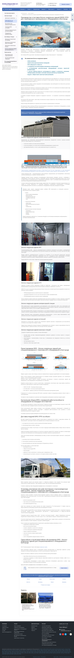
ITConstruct (43, 656)
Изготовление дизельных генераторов (19, 632)
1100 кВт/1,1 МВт (46, 651)
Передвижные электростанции (8, 34)
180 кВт (20, 650)
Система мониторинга (10, 13)
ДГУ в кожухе (44, 638)
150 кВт (13, 650)
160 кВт (17, 650)
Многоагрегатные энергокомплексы (9, 55)
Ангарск (64, 579)
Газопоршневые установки (8, 27)
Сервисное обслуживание (19, 627)
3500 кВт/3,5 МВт (20, 653)
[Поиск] (70, 9)
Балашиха (64, 582)
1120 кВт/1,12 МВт (53, 651)
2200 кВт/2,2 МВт (59, 652)
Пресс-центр (51, 9)
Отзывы (3, 630)
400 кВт (63, 650)
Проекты (59, 9)
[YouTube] (63, 634)
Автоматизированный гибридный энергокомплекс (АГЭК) (10, 58)
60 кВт (59, 649)
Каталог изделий (8, 9)
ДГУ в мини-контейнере (46, 636)
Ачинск (52, 582)
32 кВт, (50, 649)
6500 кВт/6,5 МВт (56, 653)
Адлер (40, 579)
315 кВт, (49, 650)
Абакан (28, 579)
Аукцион (43, 9)
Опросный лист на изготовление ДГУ (9, 21)
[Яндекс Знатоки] (71, 634)
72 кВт (65, 649)
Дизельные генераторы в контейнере (10, 40)
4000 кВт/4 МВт (27, 653)
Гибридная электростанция (47, 643)
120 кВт (7, 650)
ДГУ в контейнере (45, 633)
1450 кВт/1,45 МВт (15, 652)
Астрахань (40, 582)
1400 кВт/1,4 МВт (7, 652)
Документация (36, 9)
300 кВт (45, 650)
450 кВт (67, 650)
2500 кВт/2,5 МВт (5, 653)
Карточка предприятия (6, 632)
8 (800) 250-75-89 (52, 3)
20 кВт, (41, 649)
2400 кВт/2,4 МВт (67, 652)
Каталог (44, 623)
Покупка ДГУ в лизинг (18, 634)
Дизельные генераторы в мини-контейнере (10, 43)
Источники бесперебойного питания (49, 645)
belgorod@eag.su (63, 627)
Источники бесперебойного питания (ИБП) (11, 62)
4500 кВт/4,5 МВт (35, 653)
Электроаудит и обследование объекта (20, 629)
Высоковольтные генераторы (47, 630)
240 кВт (31, 650)
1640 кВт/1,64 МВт (38, 652)
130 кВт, (10, 650)
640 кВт (24, 651)
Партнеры (4, 629)
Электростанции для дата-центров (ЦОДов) (10, 31)
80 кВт (68, 649)
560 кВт (16, 651)
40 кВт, (53, 649)
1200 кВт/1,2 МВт (61, 651)
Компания (22, 9)
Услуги (29, 9)
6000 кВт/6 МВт (49, 653)
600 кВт (20, 651)
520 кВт (9, 651)
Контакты (66, 9)
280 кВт (42, 650)
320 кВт (52, 650)
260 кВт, (38, 650)
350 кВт (56, 650)
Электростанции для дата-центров (49, 632)
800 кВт (31, 651)
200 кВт (24, 650)
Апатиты (28, 582)
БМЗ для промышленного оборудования (47, 640)
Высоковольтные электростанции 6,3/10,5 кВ (10, 24)
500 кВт (5, 651)
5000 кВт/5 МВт (42, 653)
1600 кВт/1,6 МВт (30, 652)
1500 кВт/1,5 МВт (22, 652)
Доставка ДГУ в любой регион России (20, 636)
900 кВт (34, 651)
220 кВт (27, 650)
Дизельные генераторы (10, 18)
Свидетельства (5, 627)
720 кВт (27, 651)
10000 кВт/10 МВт (17, 654)
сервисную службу (43, 547)
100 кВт (3, 650)
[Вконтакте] (60, 634)
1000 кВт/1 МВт (40, 651)
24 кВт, (44, 649)
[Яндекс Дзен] (68, 634)
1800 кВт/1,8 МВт (45, 652)
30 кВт (47, 649)
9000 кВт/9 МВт (10, 654)
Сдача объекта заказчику (19, 638)
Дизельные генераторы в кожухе (10, 46)
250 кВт (35, 650)
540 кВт (13, 651)
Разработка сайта (36, 656)
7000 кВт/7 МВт (64, 653)
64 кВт (62, 649)
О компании (4, 625)
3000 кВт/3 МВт (13, 653)
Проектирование (17, 625)
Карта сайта (56, 656)
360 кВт (59, 650)
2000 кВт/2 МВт (52, 652)
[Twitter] (65, 634)
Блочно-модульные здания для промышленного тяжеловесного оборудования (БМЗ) (10, 49)
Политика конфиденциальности (65, 656)
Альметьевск (52, 579)
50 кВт (56, 649)
